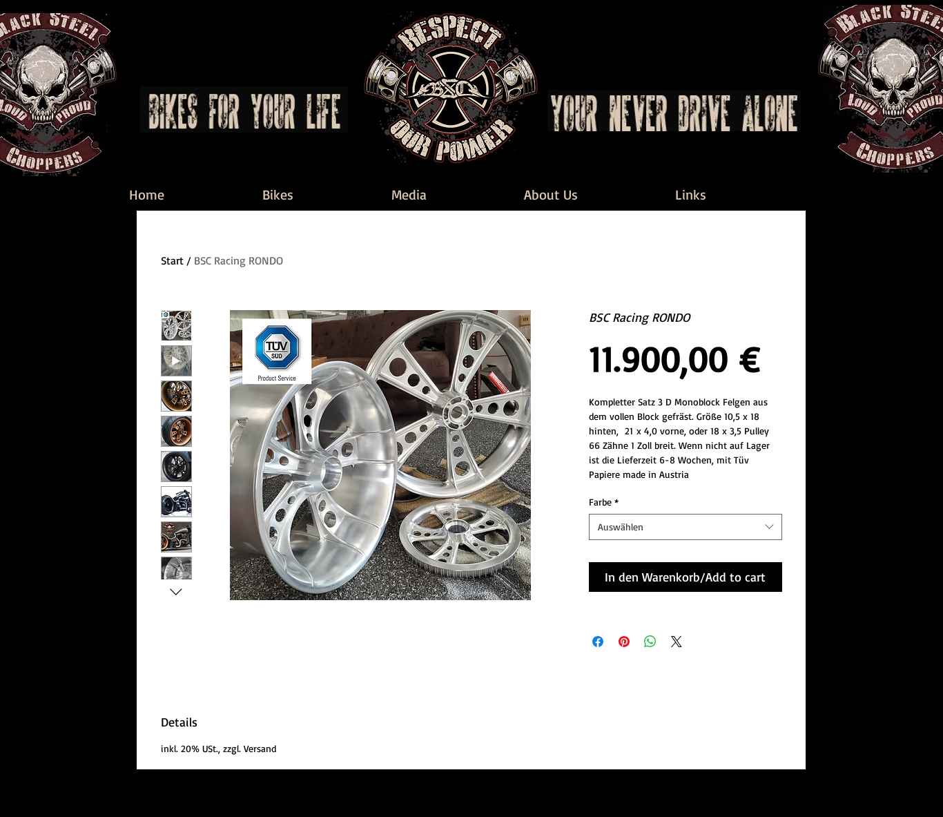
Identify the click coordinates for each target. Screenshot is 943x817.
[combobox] (685, 527)
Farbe (604, 502)
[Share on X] (676, 641)
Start (172, 260)
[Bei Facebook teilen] (598, 641)
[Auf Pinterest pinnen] (624, 641)
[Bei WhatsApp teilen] (650, 641)
